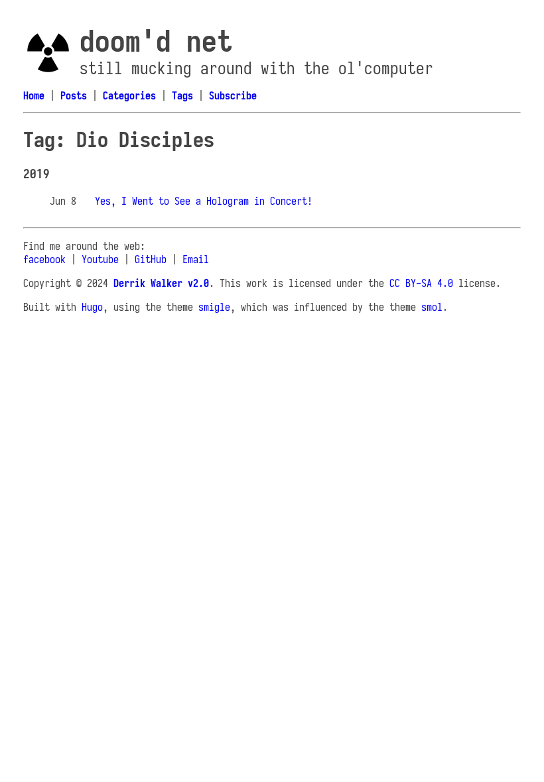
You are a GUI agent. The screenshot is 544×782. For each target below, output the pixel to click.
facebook (44, 259)
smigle (214, 306)
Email (195, 259)
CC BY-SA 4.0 (421, 283)
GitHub (151, 259)
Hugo (92, 306)
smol (431, 306)
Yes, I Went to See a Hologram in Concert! (203, 200)
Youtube (100, 259)
